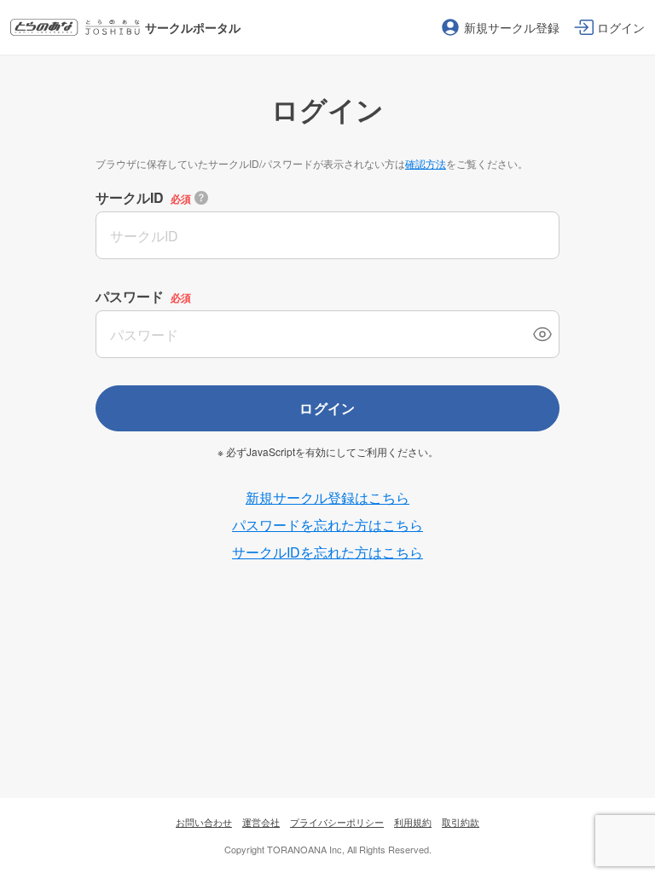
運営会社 (261, 822)
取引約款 (460, 822)
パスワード (130, 296)
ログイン (327, 408)
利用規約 (413, 822)
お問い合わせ (204, 822)
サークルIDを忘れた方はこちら (327, 552)
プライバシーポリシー (337, 822)
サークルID (130, 197)
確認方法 (425, 163)
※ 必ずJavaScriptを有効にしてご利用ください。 (327, 452)
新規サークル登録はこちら (327, 497)
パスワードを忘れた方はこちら (327, 525)
